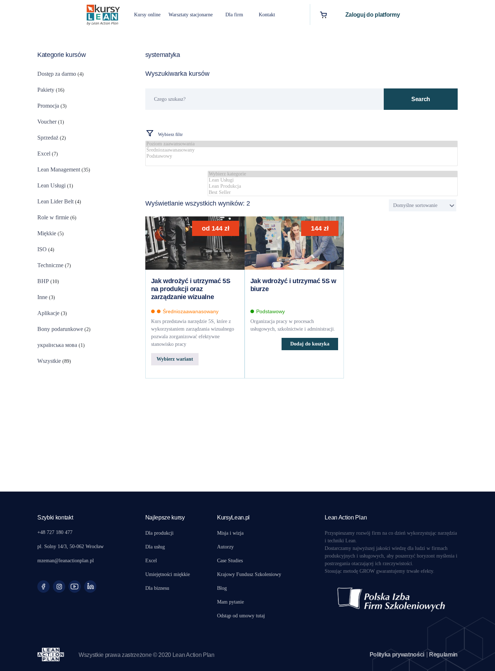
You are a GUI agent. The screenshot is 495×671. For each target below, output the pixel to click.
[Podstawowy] (302, 156)
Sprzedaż (47, 137)
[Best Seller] (332, 193)
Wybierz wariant (175, 359)
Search (420, 99)
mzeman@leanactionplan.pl (65, 560)
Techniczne (50, 265)
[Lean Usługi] (332, 180)
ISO (42, 249)
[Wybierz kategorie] (332, 174)
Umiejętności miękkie (167, 574)
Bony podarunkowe (60, 329)
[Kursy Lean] (103, 14)
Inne (42, 297)
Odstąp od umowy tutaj (241, 615)
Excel (43, 153)
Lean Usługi (51, 185)
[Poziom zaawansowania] (302, 144)
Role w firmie (53, 217)
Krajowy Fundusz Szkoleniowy (249, 574)
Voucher (47, 122)
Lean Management (58, 169)
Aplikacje (48, 313)
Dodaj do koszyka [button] (309, 344)
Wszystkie (49, 361)
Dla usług (155, 547)
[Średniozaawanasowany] (302, 150)
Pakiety (45, 90)
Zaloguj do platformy (372, 15)
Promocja (48, 106)
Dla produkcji (159, 533)
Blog (222, 588)
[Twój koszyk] (323, 14)
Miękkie (46, 233)
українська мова (57, 345)
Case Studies (230, 560)
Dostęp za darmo (56, 74)
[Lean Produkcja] (332, 186)
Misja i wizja (230, 533)
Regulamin (443, 654)
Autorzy (225, 547)
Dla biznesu (157, 588)
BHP (43, 281)
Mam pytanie (230, 602)
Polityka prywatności (397, 654)
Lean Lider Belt (55, 201)
